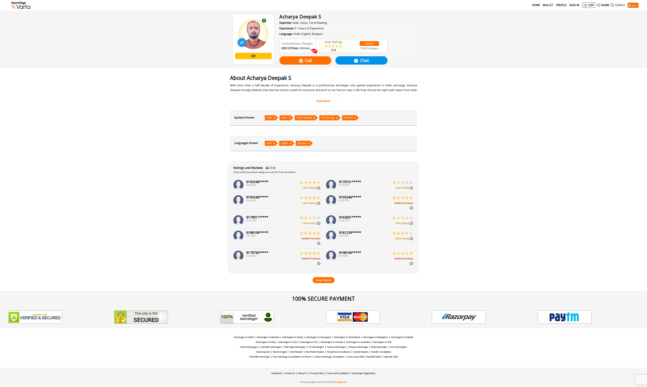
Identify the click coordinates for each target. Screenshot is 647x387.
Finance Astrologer (358, 346)
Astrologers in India (265, 342)
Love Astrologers (398, 346)
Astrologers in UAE (382, 342)
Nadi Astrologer (379, 346)
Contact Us (289, 373)
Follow (369, 43)
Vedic (269, 117)
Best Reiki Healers (315, 351)
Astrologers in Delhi (244, 337)
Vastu (284, 117)
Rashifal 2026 (373, 356)
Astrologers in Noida (292, 337)
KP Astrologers (316, 346)
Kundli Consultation (381, 351)
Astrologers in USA (287, 342)
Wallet (548, 5)
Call (308, 60)
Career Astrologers (336, 346)
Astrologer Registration (364, 373)
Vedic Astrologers (249, 346)
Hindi (269, 143)
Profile (561, 5)
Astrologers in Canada (331, 342)
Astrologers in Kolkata (402, 337)
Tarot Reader (296, 351)
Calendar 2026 (390, 356)
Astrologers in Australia (358, 342)
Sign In (574, 5)
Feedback (276, 373)
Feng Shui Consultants (338, 351)
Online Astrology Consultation (329, 356)
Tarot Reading (304, 117)
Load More (323, 280)
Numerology (328, 117)
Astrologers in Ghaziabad (347, 337)
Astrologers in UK (309, 342)
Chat (364, 60)
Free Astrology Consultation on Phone (292, 356)
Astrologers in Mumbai (267, 337)
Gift (253, 56)
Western (348, 117)
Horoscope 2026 (355, 356)
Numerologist (280, 351)
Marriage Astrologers (295, 346)
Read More (323, 101)
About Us (302, 373)
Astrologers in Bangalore (375, 337)
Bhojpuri (302, 143)
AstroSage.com (339, 381)
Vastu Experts (263, 351)
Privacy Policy (317, 373)
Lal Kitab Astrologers (271, 346)
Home (536, 5)
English (284, 143)
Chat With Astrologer (259, 356)
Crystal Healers (360, 351)
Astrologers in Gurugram (318, 337)
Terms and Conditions (338, 373)
